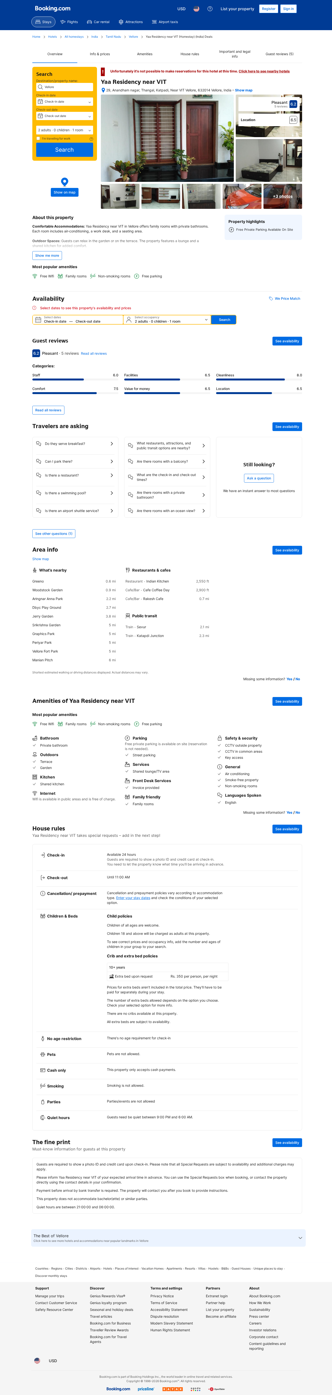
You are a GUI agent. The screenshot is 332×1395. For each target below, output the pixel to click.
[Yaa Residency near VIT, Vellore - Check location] (103, 90)
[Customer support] (210, 9)
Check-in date (46, 95)
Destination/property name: (57, 81)
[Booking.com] (52, 9)
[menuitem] (43, 22)
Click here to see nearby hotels (264, 71)
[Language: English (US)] (196, 9)
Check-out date (47, 109)
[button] (64, 130)
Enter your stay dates (133, 898)
